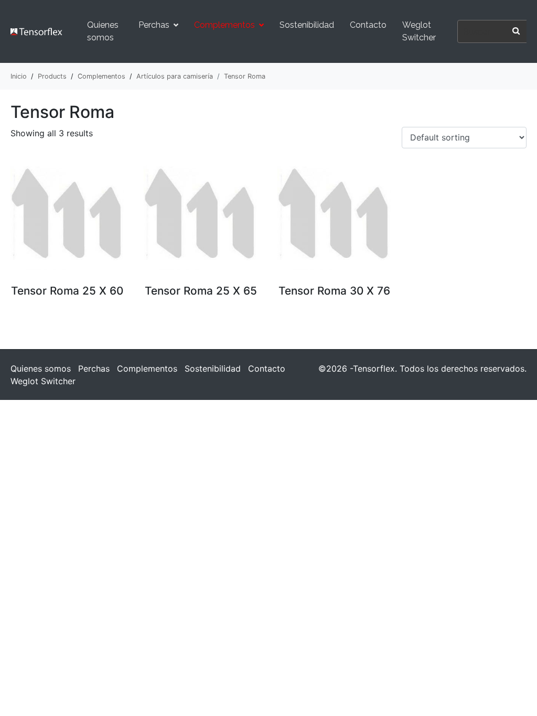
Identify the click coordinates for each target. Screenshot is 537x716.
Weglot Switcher (419, 31)
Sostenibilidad (307, 25)
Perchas (153, 25)
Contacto (368, 25)
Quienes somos (103, 31)
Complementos (224, 25)
